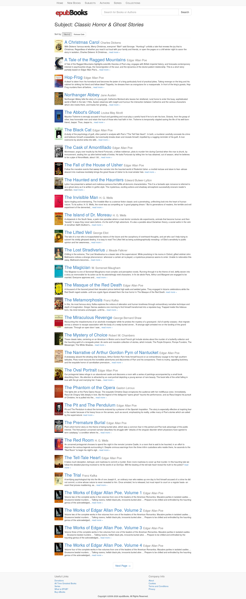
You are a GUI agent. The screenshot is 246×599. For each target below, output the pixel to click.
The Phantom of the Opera (89, 387)
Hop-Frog (73, 77)
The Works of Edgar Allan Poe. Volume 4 (103, 545)
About (151, 580)
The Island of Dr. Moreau (88, 215)
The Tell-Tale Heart (82, 457)
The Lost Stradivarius (84, 250)
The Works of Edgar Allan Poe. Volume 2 (103, 510)
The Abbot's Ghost (82, 112)
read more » (114, 52)
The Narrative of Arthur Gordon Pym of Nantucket (111, 352)
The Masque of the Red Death (93, 285)
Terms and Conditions (158, 586)
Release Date (79, 34)
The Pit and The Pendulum (89, 405)
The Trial (72, 475)
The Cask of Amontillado (87, 147)
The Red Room (79, 440)
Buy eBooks (60, 591)
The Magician (77, 267)
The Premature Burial (84, 422)
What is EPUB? (61, 589)
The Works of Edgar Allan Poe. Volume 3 (103, 527)
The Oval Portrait (80, 370)
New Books (74, 3)
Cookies (152, 583)
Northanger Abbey (82, 94)
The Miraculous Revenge (88, 317)
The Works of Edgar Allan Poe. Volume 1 (103, 492)
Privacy (152, 589)
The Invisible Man (81, 197)
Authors (105, 3)
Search (185, 12)
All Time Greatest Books (65, 583)
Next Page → (123, 565)
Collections (133, 3)
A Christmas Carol (81, 42)
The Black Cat (77, 129)
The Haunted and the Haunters (94, 179)
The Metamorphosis (83, 300)
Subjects (90, 3)
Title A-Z (67, 34)
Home (60, 3)
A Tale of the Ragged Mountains (95, 59)
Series (117, 3)
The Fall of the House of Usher (93, 165)
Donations (59, 580)
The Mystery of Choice (85, 335)
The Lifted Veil (78, 232)
